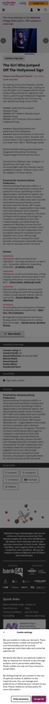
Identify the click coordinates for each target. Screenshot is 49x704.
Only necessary (21, 699)
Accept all (39, 699)
